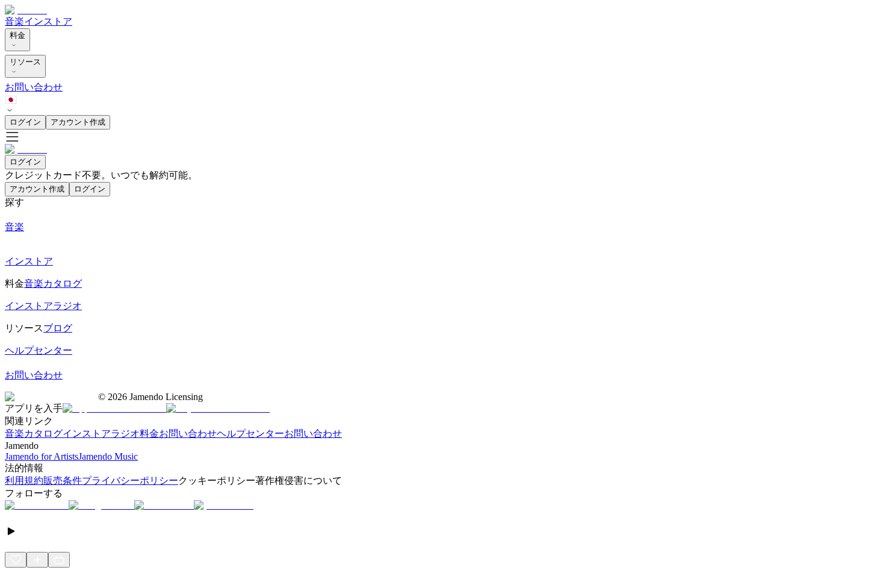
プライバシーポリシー (130, 480)
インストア (48, 21)
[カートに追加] (59, 560)
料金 (17, 35)
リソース (25, 61)
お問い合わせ (34, 87)
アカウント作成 (78, 122)
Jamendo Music (108, 456)
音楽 (14, 21)
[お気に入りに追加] (15, 560)
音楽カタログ (34, 433)
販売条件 (62, 480)
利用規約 (24, 480)
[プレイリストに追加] (37, 560)
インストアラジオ (101, 433)
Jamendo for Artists (41, 456)
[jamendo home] (26, 10)
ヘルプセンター (250, 433)
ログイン (25, 122)
